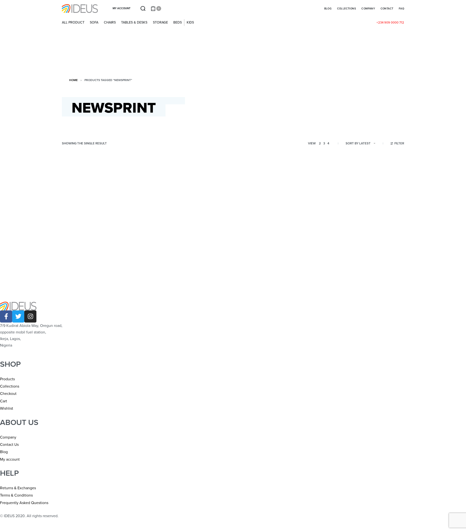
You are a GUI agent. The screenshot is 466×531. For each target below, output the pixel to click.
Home (73, 80)
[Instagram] (30, 316)
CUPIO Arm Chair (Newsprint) (95, 260)
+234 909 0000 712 (390, 23)
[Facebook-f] (6, 316)
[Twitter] (18, 316)
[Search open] (143, 8)
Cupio (71, 253)
